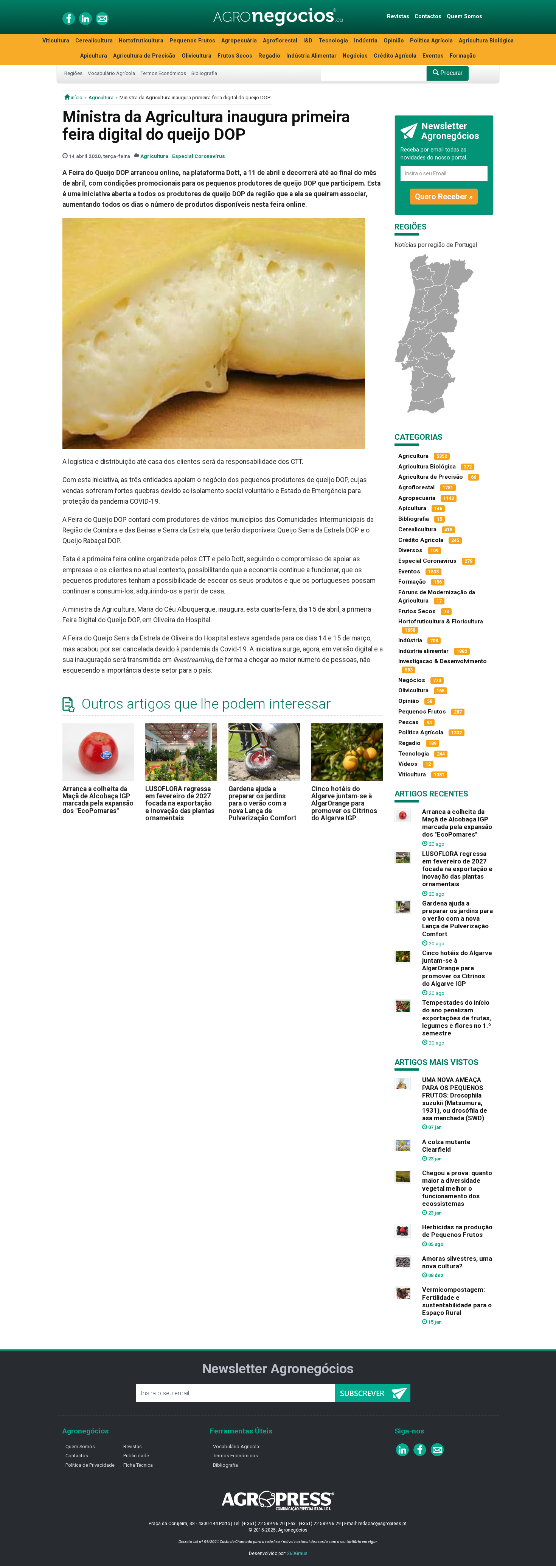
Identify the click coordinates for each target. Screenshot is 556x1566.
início (76, 97)
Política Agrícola (431, 40)
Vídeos (408, 763)
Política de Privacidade (90, 1465)
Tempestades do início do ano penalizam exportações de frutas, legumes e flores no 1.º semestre (456, 1018)
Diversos (410, 550)
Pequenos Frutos (192, 40)
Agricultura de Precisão (144, 56)
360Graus (297, 1553)
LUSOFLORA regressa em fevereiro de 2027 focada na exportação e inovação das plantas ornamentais (179, 803)
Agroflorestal (280, 40)
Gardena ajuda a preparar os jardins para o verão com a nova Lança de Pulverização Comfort (262, 803)
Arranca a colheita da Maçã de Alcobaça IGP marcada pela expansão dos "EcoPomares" (98, 800)
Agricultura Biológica (486, 40)
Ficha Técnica (138, 1465)
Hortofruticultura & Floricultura (440, 621)
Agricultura (101, 97)
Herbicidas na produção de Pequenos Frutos (457, 1230)
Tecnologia (333, 40)
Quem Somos (464, 16)
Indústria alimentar (423, 651)
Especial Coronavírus (198, 156)
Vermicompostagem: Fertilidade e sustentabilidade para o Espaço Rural (457, 1301)
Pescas (408, 722)
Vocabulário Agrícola (111, 73)
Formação (463, 56)
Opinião (394, 40)
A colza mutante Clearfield (446, 1145)
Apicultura (93, 56)
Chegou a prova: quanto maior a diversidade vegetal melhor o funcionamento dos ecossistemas (457, 1188)
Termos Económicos (163, 73)
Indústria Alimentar (311, 56)
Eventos (433, 56)
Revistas (398, 16)
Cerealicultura (94, 40)
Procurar (451, 73)
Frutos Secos (234, 56)
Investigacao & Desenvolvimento (442, 661)
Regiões (73, 73)
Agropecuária (239, 40)
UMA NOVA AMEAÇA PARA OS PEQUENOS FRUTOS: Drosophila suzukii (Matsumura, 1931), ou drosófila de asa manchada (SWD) (454, 1099)
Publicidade (136, 1455)
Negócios (355, 56)
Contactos (428, 16)
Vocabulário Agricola (236, 1446)
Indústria (365, 40)
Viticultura (55, 40)
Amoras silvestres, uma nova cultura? (457, 1262)
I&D (307, 40)
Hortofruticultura (141, 40)
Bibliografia (204, 73)
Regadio (269, 56)
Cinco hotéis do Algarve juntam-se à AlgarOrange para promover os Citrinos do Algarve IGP (344, 803)
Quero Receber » (444, 196)
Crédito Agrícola (395, 56)
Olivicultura (196, 56)
